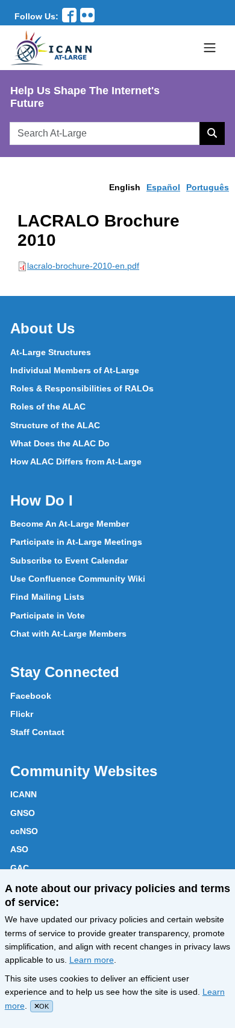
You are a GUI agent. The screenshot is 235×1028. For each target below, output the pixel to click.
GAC (19, 868)
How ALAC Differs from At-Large (76, 461)
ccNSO (24, 831)
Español (163, 187)
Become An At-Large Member (69, 523)
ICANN (23, 794)
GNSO (22, 813)
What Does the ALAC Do (60, 443)
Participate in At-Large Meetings (76, 542)
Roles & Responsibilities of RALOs (82, 388)
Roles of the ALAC (48, 406)
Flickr (21, 714)
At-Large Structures (50, 352)
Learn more (91, 960)
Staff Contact (37, 732)
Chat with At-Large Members (68, 633)
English (124, 187)
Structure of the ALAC (55, 425)
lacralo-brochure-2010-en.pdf (83, 266)
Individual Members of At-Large (74, 370)
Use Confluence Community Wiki (77, 578)
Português (207, 187)
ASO (19, 849)
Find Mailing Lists (47, 597)
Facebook (30, 696)
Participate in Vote (47, 615)
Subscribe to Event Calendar (69, 560)
